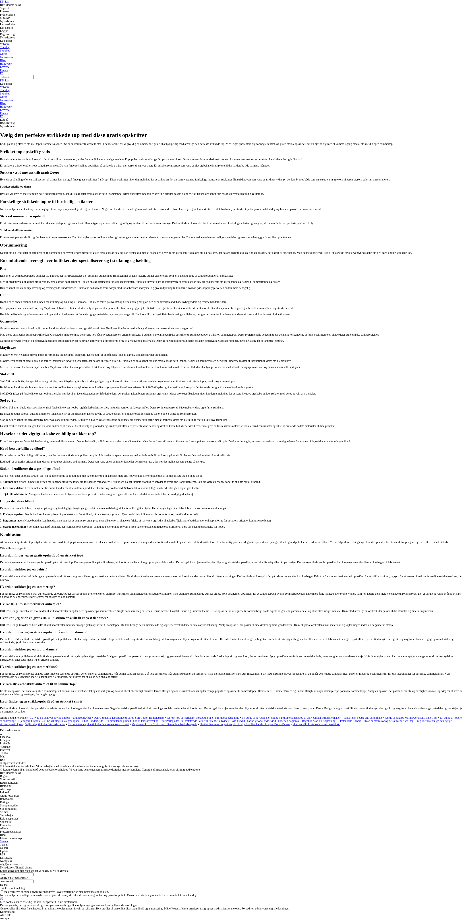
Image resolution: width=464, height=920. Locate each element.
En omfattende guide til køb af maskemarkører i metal (98, 724)
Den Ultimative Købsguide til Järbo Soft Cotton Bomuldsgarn (129, 717)
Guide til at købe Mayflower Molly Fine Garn (411, 717)
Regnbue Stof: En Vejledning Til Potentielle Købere (331, 720)
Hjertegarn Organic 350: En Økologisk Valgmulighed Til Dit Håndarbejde (60, 720)
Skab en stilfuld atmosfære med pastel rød (316, 724)
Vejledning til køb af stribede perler (45, 724)
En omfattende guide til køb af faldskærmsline (132, 720)
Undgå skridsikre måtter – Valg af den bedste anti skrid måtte (347, 717)
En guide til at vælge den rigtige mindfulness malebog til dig (276, 717)
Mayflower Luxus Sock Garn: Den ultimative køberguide (164, 724)
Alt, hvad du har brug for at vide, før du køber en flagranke (265, 720)
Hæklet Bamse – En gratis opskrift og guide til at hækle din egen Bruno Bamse (245, 724)
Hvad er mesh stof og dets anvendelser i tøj (388, 720)
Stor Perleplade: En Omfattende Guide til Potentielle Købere (195, 720)
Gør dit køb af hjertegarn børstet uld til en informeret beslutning (203, 717)
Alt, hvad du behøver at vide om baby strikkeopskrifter (60, 717)
